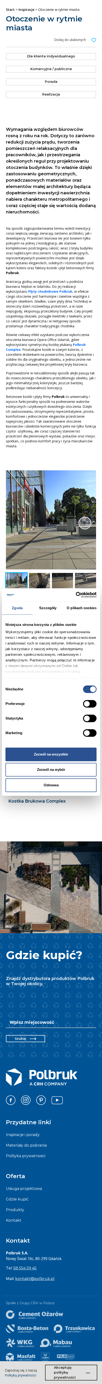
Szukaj (20, 1038)
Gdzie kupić (17, 1199)
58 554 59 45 (25, 1268)
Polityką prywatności (20, 1375)
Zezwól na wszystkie (51, 754)
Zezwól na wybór (51, 770)
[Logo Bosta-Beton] (27, 1328)
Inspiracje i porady (23, 1134)
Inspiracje (26, 9)
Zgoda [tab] (17, 608)
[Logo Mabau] (56, 1343)
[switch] (90, 704)
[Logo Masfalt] (20, 1357)
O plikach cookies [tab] (82, 608)
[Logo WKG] (20, 1343)
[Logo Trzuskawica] (74, 1328)
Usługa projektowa (24, 1188)
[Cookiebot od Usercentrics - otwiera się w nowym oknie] (76, 595)
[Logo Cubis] (45, 1357)
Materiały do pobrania (26, 1145)
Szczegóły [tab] (47, 608)
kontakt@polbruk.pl (35, 1278)
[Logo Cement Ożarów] (34, 1314)
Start (10, 9)
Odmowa (51, 785)
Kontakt (13, 1220)
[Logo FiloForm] (65, 1357)
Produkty (15, 1210)
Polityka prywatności (25, 1156)
